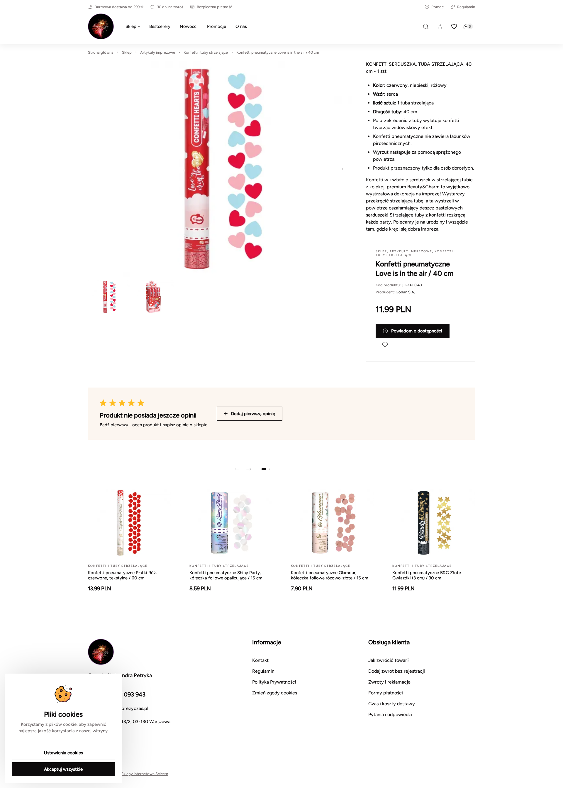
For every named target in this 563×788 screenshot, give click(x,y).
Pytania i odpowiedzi (390, 714)
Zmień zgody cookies (274, 693)
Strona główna (100, 52)
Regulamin (466, 7)
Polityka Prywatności (274, 682)
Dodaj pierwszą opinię (253, 413)
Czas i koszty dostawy (391, 703)
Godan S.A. (405, 292)
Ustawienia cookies (63, 752)
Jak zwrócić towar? (388, 660)
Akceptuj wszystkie (63, 769)
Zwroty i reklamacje (389, 682)
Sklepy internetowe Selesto (144, 774)
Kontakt (260, 660)
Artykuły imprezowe (157, 52)
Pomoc (437, 7)
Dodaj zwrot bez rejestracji (396, 671)
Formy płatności (385, 693)
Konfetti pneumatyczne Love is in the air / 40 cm (277, 52)
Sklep (127, 52)
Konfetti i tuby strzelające (206, 52)
